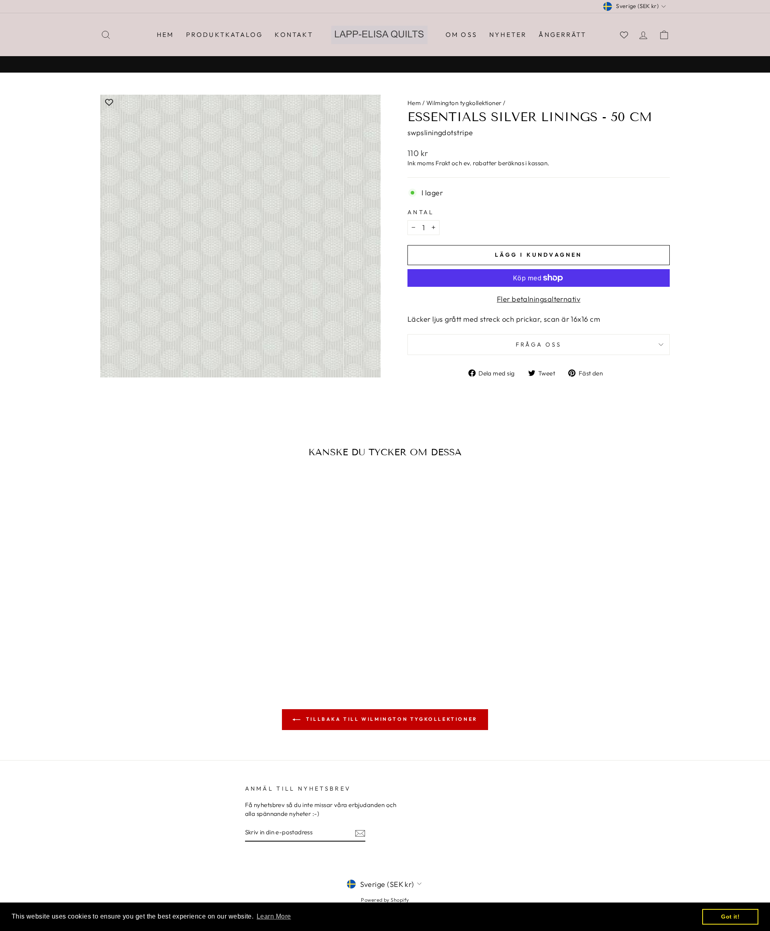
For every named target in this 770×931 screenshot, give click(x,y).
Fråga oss (539, 344)
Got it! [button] (730, 916)
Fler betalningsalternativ (538, 299)
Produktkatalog (224, 34)
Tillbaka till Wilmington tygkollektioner (391, 719)
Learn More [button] (274, 916)
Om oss (461, 34)
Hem (165, 34)
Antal (420, 212)
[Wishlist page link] (624, 35)
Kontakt (294, 34)
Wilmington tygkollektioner (464, 103)
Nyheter (508, 34)
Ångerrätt (562, 34)
